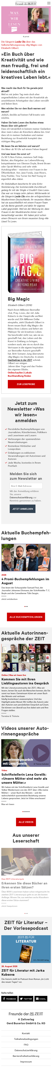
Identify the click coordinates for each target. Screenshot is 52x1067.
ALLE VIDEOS (26, 821)
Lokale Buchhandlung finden (20, 374)
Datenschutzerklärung (21, 497)
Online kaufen (15, 372)
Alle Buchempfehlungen (26, 616)
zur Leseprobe (26, 384)
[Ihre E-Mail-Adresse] (26, 485)
